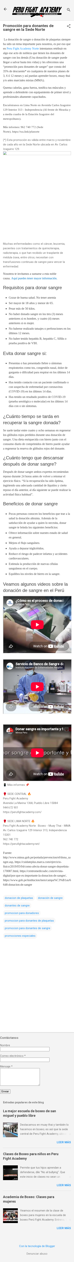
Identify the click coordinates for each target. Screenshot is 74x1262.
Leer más (64, 1142)
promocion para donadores (22, 913)
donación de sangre (50, 898)
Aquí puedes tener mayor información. (34, 278)
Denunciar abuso (37, 1253)
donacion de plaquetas (19, 898)
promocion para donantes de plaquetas (29, 920)
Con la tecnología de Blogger (37, 1246)
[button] (68, 26)
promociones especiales (20, 935)
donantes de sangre (17, 905)
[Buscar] (68, 10)
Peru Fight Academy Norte (23, 48)
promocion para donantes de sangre (27, 928)
